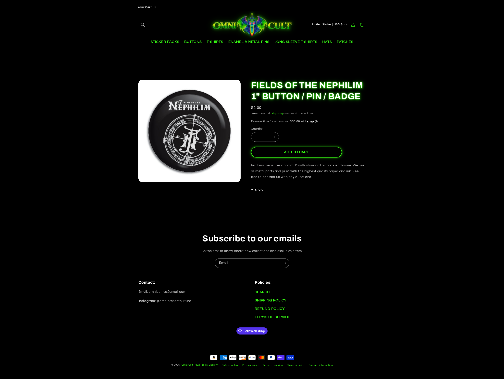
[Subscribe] (284, 263)
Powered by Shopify (206, 365)
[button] (142, 24)
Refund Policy (270, 309)
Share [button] (259, 189)
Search (262, 292)
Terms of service (273, 365)
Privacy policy (250, 365)
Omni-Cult (187, 365)
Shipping (277, 113)
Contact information (321, 365)
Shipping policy (296, 365)
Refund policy (230, 365)
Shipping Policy (270, 300)
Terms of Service (272, 317)
